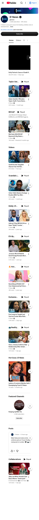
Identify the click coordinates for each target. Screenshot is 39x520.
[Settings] (25, 3)
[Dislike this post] (17, 451)
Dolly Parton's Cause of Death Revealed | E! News (19, 72)
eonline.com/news (7, 29)
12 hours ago (24, 434)
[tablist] (19, 40)
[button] (27, 40)
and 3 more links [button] (17, 29)
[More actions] (29, 99)
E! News (11, 103)
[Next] (30, 91)
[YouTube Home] (11, 3)
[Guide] (3, 3)
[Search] (21, 3)
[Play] (30, 57)
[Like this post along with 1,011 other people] (12, 451)
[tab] (11, 40)
